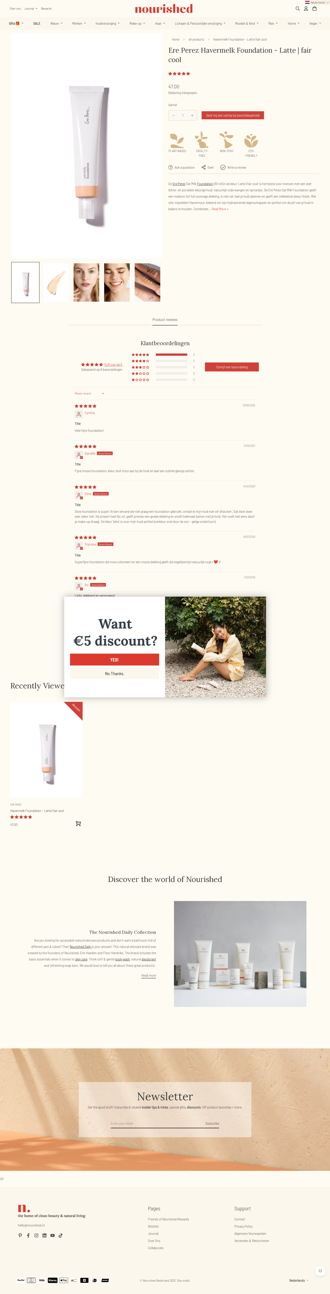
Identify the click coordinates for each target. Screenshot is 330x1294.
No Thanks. (114, 673)
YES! (114, 659)
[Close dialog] (260, 602)
